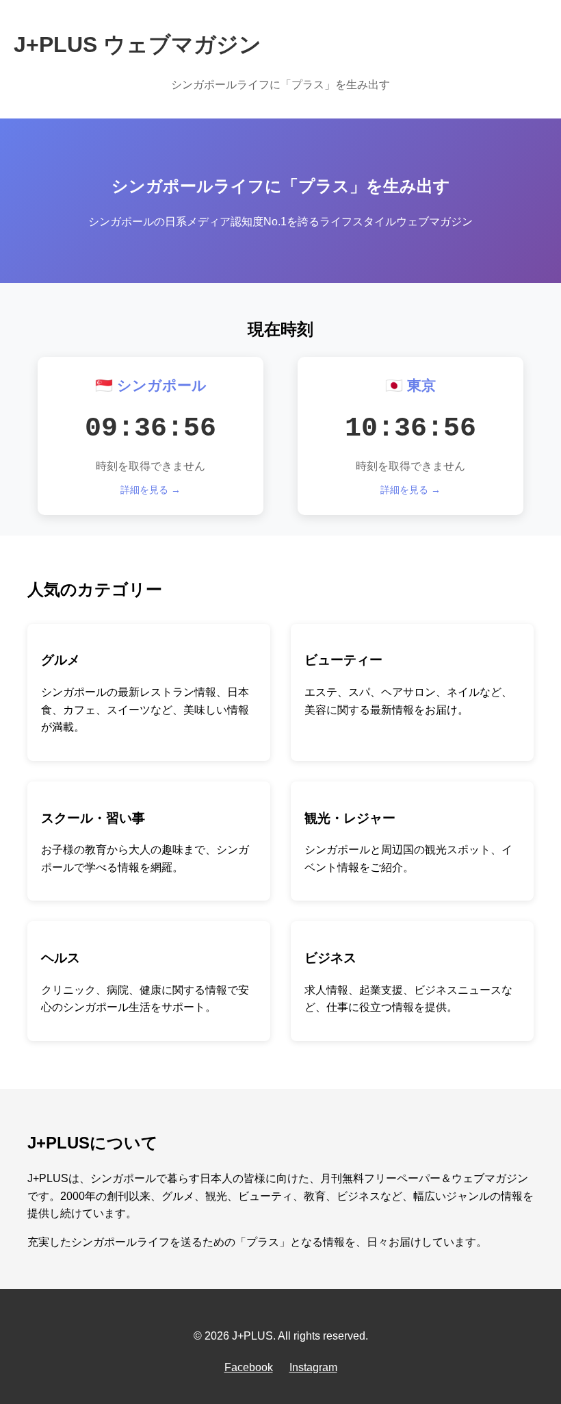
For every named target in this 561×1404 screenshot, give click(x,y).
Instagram (313, 1367)
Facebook (248, 1367)
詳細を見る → (150, 489)
